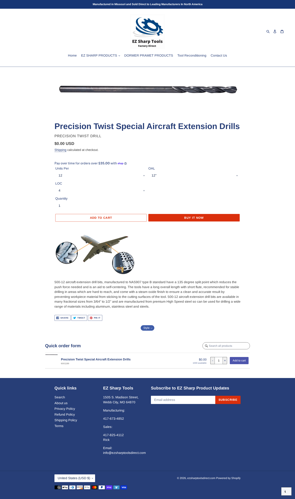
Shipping (60, 150)
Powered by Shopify (228, 478)
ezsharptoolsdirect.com (201, 478)
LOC (58, 183)
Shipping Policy (65, 420)
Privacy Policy (64, 408)
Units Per (62, 168)
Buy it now (194, 217)
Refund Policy (64, 414)
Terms (59, 426)
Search (59, 397)
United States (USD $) (74, 478)
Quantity (61, 198)
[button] (147, 328)
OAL (151, 168)
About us (61, 403)
